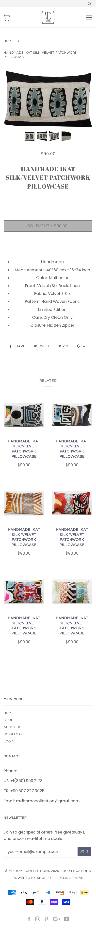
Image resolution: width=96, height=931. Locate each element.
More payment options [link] (48, 252)
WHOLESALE (14, 734)
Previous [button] (12, 98)
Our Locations (77, 871)
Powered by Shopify (32, 878)
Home (9, 41)
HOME (9, 713)
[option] (48, 98)
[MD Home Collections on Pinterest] (46, 920)
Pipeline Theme (69, 878)
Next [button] (83, 98)
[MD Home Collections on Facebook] (29, 920)
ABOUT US (12, 727)
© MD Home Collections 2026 (32, 871)
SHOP (8, 720)
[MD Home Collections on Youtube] (67, 920)
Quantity (48, 199)
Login (9, 741)
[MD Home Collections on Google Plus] (56, 920)
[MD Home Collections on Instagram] (37, 920)
